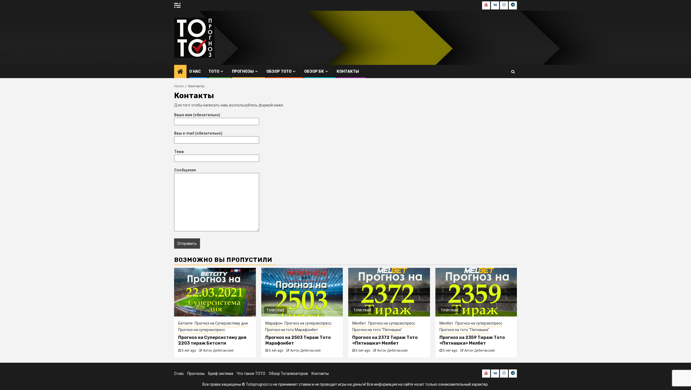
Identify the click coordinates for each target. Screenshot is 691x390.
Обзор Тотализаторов (288, 373)
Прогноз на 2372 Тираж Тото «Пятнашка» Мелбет (385, 340)
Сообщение (185, 170)
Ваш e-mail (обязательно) (198, 133)
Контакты (348, 71)
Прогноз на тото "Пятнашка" (377, 330)
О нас (195, 71)
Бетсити (185, 323)
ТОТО (213, 71)
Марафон (273, 323)
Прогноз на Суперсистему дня (221, 323)
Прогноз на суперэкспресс (201, 330)
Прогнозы (243, 71)
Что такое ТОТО (251, 373)
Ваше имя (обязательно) (197, 115)
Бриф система (220, 373)
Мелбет (359, 323)
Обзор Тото (279, 71)
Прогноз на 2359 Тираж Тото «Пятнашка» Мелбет (472, 340)
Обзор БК (314, 71)
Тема (179, 151)
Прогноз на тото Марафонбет (291, 330)
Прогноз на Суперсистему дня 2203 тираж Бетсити (212, 340)
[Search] (513, 71)
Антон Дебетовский (218, 350)
